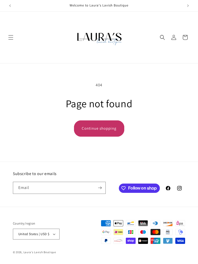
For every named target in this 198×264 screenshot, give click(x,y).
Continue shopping (99, 128)
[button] (10, 37)
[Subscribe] (99, 188)
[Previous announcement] (10, 5)
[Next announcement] (188, 5)
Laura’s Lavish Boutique (39, 252)
